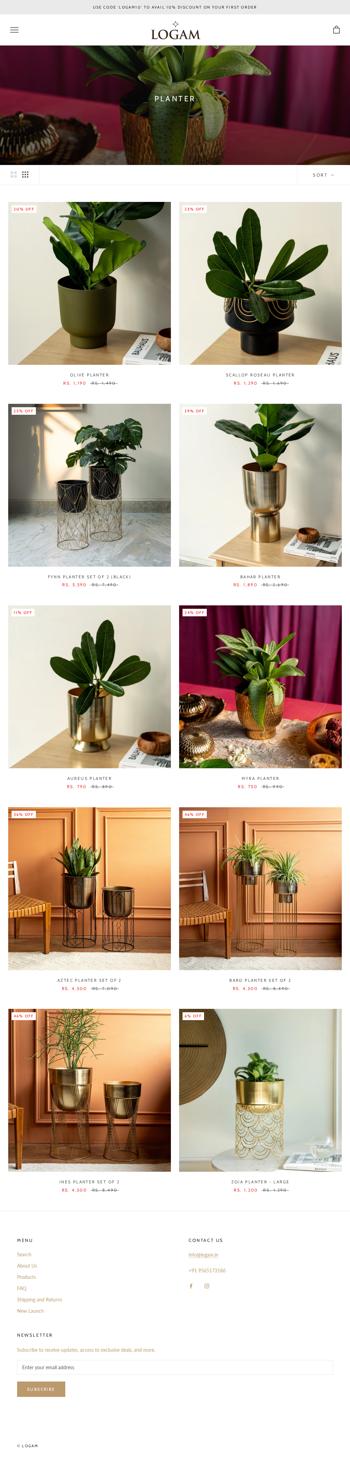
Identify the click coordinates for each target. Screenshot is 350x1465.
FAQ (21, 1288)
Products (26, 1277)
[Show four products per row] (25, 174)
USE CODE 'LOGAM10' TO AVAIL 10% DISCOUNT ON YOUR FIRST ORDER (175, 7)
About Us (27, 1266)
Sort (321, 175)
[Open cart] (336, 30)
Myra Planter (261, 778)
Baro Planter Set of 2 (260, 980)
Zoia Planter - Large (260, 1181)
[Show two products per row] (14, 174)
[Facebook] (191, 1285)
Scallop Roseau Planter (260, 374)
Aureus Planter (89, 778)
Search (24, 1254)
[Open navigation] (14, 30)
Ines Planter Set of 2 (89, 1181)
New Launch (30, 1311)
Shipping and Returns (39, 1299)
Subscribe (41, 1389)
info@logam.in (203, 1255)
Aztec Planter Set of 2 (89, 980)
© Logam (27, 1445)
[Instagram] (206, 1285)
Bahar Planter (260, 576)
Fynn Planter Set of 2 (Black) (90, 576)
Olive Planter (89, 374)
